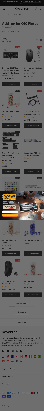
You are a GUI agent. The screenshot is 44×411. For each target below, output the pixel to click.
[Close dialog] (43, 193)
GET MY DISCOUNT (10, 215)
